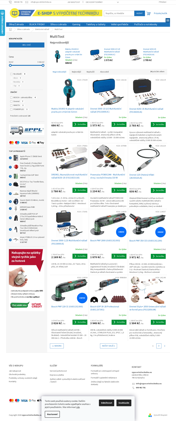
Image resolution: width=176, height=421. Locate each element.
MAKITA (18, 105)
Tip (16, 85)
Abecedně (104, 71)
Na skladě (19, 74)
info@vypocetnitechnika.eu (149, 383)
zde (78, 407)
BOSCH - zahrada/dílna (24, 97)
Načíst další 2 (108, 346)
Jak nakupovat (73, 2)
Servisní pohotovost (58, 371)
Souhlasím (124, 402)
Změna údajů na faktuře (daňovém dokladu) (105, 383)
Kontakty (12, 381)
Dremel (18, 101)
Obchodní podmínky (94, 2)
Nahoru (58, 346)
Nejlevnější (76, 71)
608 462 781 (141, 387)
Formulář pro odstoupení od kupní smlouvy (105, 372)
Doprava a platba (57, 375)
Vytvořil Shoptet (160, 415)
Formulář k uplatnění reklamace (104, 378)
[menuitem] (16, 24)
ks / (26, 45)
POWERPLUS (20, 109)
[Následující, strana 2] (158, 345)
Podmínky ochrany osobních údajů (23, 378)
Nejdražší (90, 71)
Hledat (139, 13)
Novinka (18, 82)
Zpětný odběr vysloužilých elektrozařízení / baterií (67, 380)
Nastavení (52, 414)
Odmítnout (106, 402)
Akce (17, 78)
